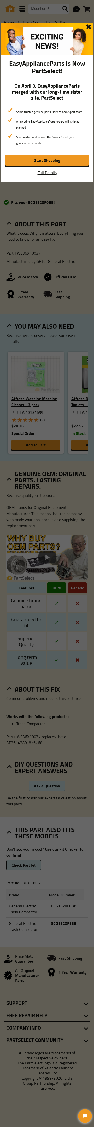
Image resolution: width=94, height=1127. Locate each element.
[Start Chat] (85, 1116)
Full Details (47, 172)
